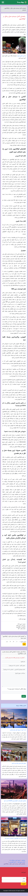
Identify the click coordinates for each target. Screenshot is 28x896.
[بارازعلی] (22, 2)
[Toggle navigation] (3, 2)
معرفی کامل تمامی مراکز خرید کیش (19, 763)
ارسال (23, 696)
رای (24, 644)
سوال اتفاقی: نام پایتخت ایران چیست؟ (17, 689)
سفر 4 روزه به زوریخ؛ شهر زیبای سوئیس (18, 730)
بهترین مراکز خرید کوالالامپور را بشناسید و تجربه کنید (15, 838)
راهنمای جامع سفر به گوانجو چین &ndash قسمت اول (15, 801)
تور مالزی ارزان (21, 56)
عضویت (23, 884)
